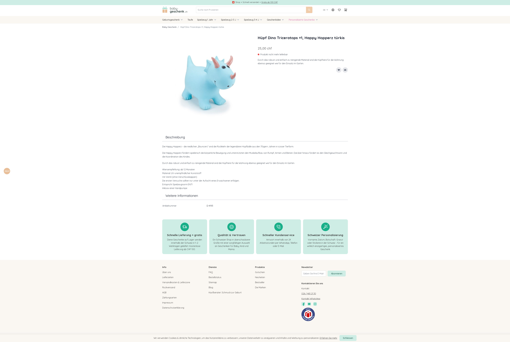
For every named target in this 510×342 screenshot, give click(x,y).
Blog (211, 287)
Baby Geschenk (169, 27)
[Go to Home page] (174, 10)
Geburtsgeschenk (171, 19)
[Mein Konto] (333, 10)
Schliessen (348, 338)
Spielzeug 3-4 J (251, 19)
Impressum (167, 302)
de (324, 10)
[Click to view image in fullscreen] (207, 80)
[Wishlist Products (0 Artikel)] (339, 10)
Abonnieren (336, 273)
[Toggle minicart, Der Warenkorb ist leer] (346, 10)
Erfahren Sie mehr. (328, 338)
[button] (7, 171)
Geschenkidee (274, 19)
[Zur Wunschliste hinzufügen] (338, 70)
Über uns (166, 272)
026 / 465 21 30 (308, 293)
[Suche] (309, 10)
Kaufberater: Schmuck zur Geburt (225, 292)
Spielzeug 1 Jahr (205, 19)
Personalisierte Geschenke (302, 19)
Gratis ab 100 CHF (269, 2)
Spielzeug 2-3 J (228, 19)
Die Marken (260, 287)
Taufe (190, 19)
